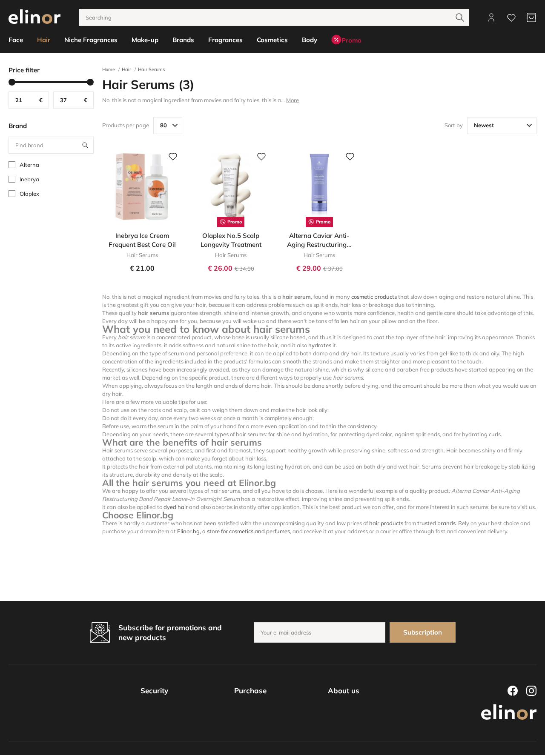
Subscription (422, 632)
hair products (386, 523)
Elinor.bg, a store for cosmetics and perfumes (233, 531)
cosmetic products (374, 296)
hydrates (319, 345)
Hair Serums (151, 69)
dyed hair (176, 506)
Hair (126, 69)
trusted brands (436, 523)
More (292, 100)
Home (108, 69)
